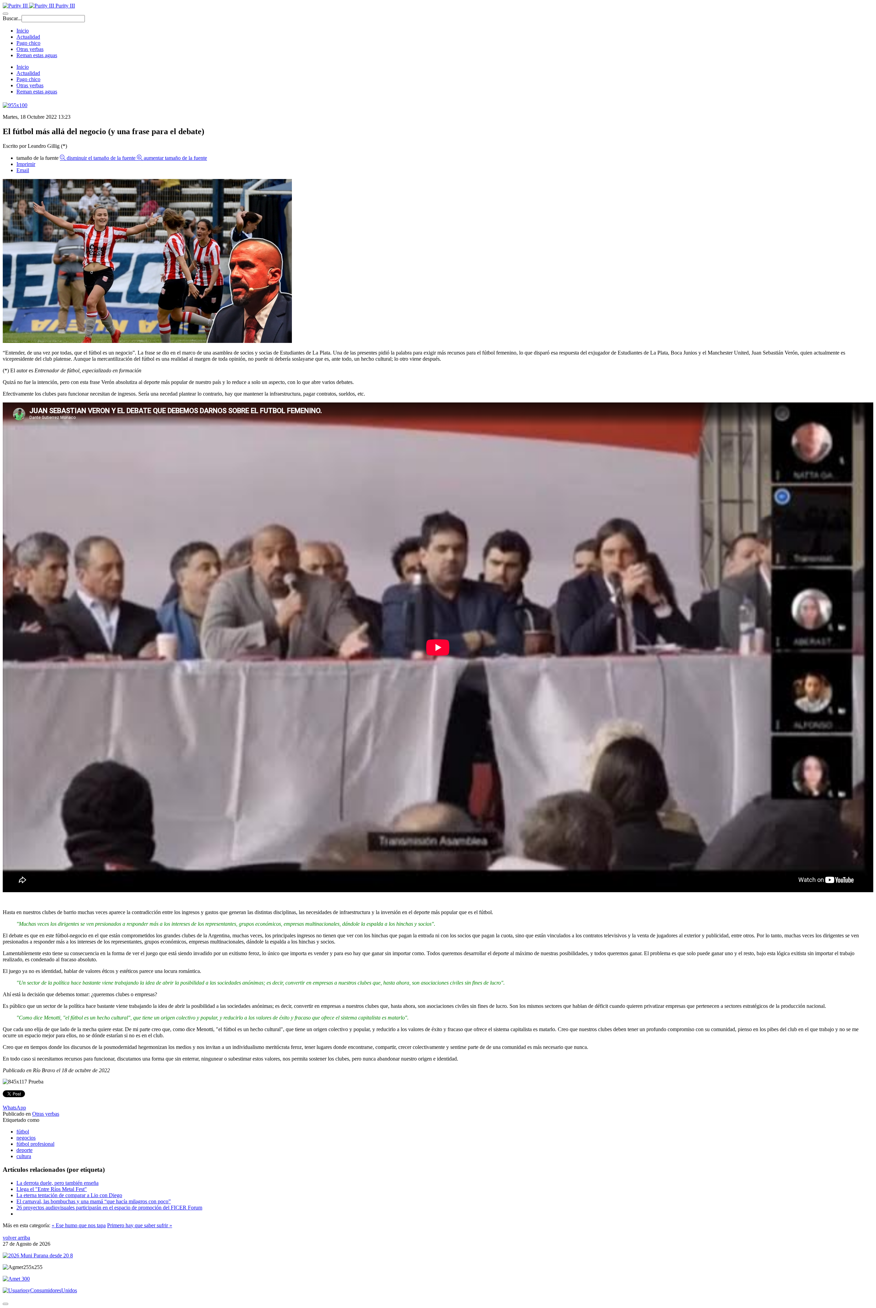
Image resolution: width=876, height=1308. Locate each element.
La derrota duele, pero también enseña (57, 1183)
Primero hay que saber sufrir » (139, 1225)
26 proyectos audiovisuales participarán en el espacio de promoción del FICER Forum (109, 1207)
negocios (26, 1138)
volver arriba (16, 1238)
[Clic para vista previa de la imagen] (147, 341)
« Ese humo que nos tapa (79, 1225)
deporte (24, 1150)
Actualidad (28, 37)
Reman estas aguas (36, 55)
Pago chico (28, 43)
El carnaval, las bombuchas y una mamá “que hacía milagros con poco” (93, 1201)
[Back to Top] (5, 1304)
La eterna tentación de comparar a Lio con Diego (69, 1195)
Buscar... (12, 18)
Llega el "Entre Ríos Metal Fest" (51, 1189)
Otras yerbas (29, 49)
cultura (23, 1156)
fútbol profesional (35, 1144)
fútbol (22, 1131)
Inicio (22, 31)
